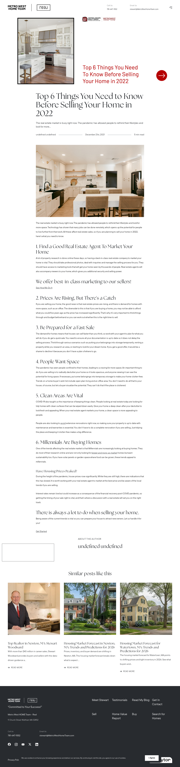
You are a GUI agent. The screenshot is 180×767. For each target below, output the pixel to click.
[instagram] (16, 744)
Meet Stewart (100, 700)
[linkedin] (36, 744)
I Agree (152, 758)
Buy (134, 714)
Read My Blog (140, 700)
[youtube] (23, 744)
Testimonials (119, 700)
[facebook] (9, 744)
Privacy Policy (14, 760)
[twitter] (29, 744)
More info (130, 758)
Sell (94, 714)
